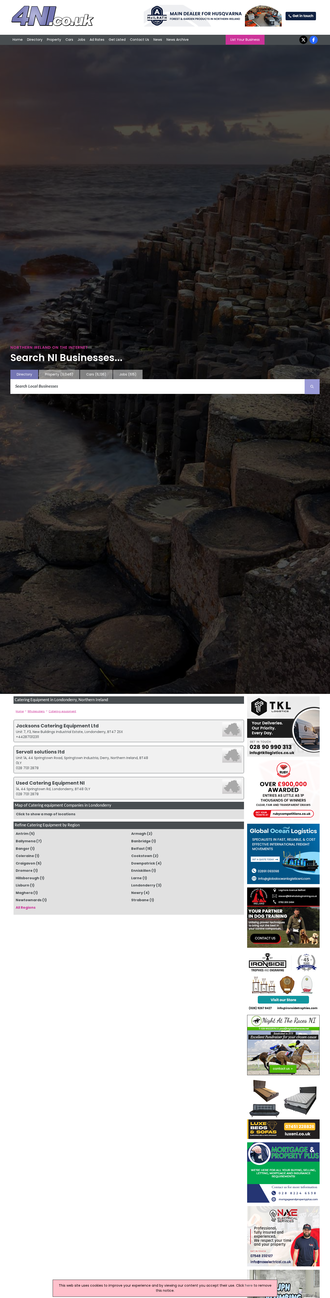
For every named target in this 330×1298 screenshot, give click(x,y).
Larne (136, 878)
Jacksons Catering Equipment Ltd (57, 725)
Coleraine (25, 855)
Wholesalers (36, 711)
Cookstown (141, 855)
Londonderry (143, 885)
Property (54, 39)
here (249, 1285)
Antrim (22, 833)
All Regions (26, 907)
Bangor (22, 848)
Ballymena (26, 841)
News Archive (177, 39)
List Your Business (245, 39)
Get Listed (117, 39)
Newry (137, 892)
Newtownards (29, 900)
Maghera (24, 892)
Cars (69, 39)
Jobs (81, 39)
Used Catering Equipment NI (50, 783)
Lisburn (22, 885)
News (157, 39)
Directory (35, 39)
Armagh (138, 833)
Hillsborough (27, 878)
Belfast (138, 848)
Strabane (140, 900)
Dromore (24, 870)
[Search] (312, 386)
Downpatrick (143, 863)
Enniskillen (141, 870)
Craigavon (25, 863)
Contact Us (139, 39)
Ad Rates (97, 39)
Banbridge (141, 841)
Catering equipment (62, 711)
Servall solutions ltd (40, 751)
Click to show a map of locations (45, 814)
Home (18, 39)
